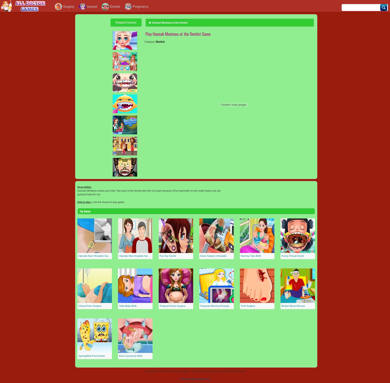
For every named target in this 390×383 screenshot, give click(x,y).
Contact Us (203, 379)
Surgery (68, 6)
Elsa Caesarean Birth (131, 356)
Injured (92, 6)
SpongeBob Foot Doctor (91, 356)
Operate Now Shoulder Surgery (95, 256)
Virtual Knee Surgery (89, 306)
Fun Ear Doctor (168, 256)
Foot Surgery (248, 306)
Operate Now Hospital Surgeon (136, 256)
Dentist (115, 6)
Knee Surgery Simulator (213, 256)
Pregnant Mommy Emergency (216, 306)
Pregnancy (140, 6)
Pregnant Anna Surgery (172, 306)
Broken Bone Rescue (293, 306)
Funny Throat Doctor (293, 256)
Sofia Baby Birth (128, 306)
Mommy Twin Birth (251, 256)
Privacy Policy (188, 379)
